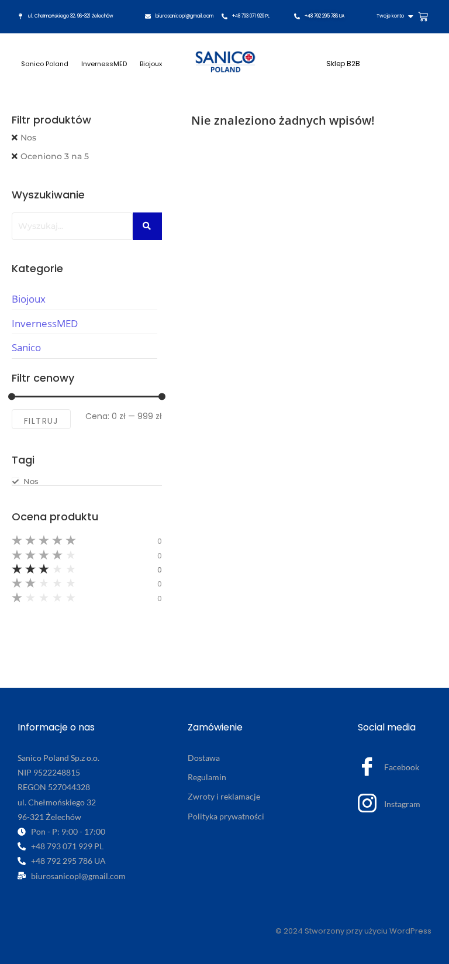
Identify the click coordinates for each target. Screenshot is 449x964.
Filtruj (41, 421)
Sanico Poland (44, 63)
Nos (28, 137)
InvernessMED (104, 63)
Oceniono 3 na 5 (54, 156)
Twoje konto (390, 16)
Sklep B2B (343, 63)
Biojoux (151, 63)
